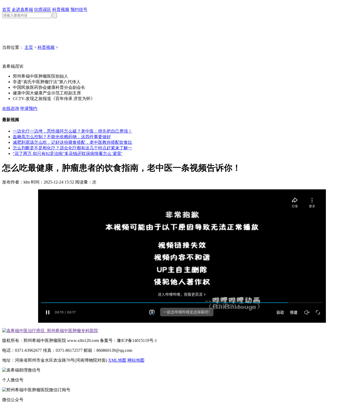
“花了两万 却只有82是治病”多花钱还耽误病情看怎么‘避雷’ (68, 153)
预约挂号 (78, 9)
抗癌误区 (42, 9)
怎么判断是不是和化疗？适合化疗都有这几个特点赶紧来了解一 (72, 148)
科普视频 (60, 9)
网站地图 (135, 360)
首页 (6, 9)
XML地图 (117, 360)
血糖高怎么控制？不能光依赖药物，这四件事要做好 (62, 136)
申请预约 (28, 108)
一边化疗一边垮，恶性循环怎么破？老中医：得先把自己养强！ (72, 131)
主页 (29, 47)
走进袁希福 (22, 9)
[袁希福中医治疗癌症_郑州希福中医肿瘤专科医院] (50, 330)
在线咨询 (10, 108)
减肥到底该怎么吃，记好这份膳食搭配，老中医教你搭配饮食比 (72, 142)
